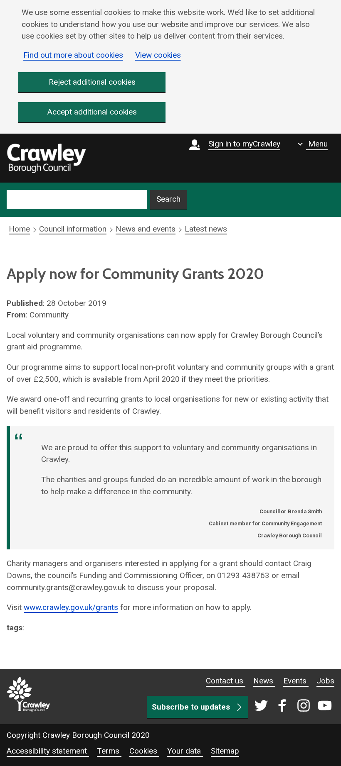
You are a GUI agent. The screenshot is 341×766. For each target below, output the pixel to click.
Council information (72, 229)
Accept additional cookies (92, 112)
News (264, 680)
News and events (145, 229)
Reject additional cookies (92, 82)
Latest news (206, 229)
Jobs (325, 680)
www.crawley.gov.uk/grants (71, 607)
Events (296, 680)
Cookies (144, 751)
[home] (46, 158)
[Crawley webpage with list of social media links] (291, 706)
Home (19, 229)
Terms (109, 751)
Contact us (225, 680)
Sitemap (225, 751)
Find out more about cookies (73, 55)
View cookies (158, 55)
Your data (185, 751)
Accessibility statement (48, 751)
